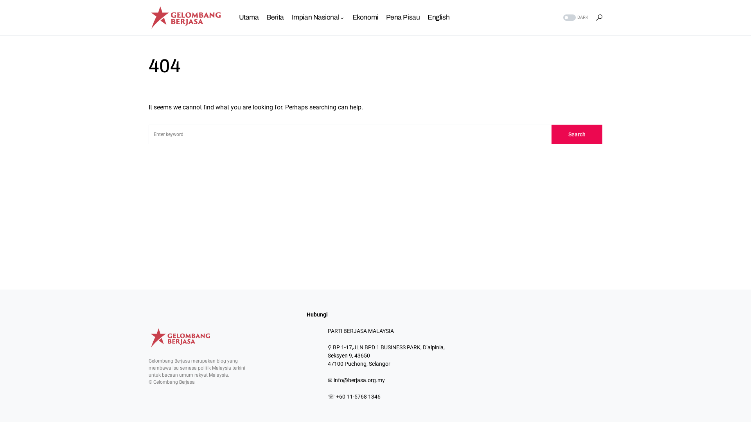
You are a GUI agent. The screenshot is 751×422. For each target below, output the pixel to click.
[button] (575, 17)
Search (577, 134)
